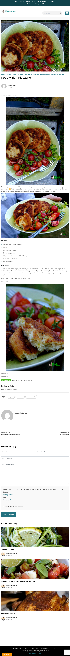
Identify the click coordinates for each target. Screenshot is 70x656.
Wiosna (61, 74)
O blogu (28, 1)
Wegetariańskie (52, 74)
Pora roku (36, 74)
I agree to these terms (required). (14, 507)
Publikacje (35, 1)
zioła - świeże (31, 397)
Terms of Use (7, 500)
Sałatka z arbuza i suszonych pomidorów (18, 581)
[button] (67, 13)
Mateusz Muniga (11, 553)
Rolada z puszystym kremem (10, 434)
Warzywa (43, 74)
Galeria (52, 1)
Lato (26, 74)
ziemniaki (20, 397)
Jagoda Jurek (11, 85)
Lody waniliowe (64, 434)
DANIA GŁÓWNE (18, 74)
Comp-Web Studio (35, 653)
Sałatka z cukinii (7, 549)
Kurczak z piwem (8, 613)
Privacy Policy (8, 495)
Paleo (30, 74)
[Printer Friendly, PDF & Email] (6, 380)
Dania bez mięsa (6, 74)
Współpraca (44, 1)
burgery (10, 397)
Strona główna (19, 1)
